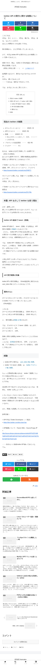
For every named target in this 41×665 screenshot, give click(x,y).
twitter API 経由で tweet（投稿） (21, 104)
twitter (15, 454)
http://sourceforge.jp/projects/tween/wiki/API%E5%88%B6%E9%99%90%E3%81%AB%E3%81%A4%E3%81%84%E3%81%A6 (20, 436)
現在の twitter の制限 (16, 98)
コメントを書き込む (20, 642)
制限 (21, 454)
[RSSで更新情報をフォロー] (29, 479)
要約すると (15, 109)
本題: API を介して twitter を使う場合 (21, 101)
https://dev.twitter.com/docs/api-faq (15, 422)
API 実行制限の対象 (17, 106)
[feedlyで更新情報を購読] (11, 479)
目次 (17, 94)
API (10, 454)
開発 (5, 454)
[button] (37, 354)
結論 (11, 112)
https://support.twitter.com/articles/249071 (17, 170)
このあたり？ (29, 68)
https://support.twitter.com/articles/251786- (18, 192)
